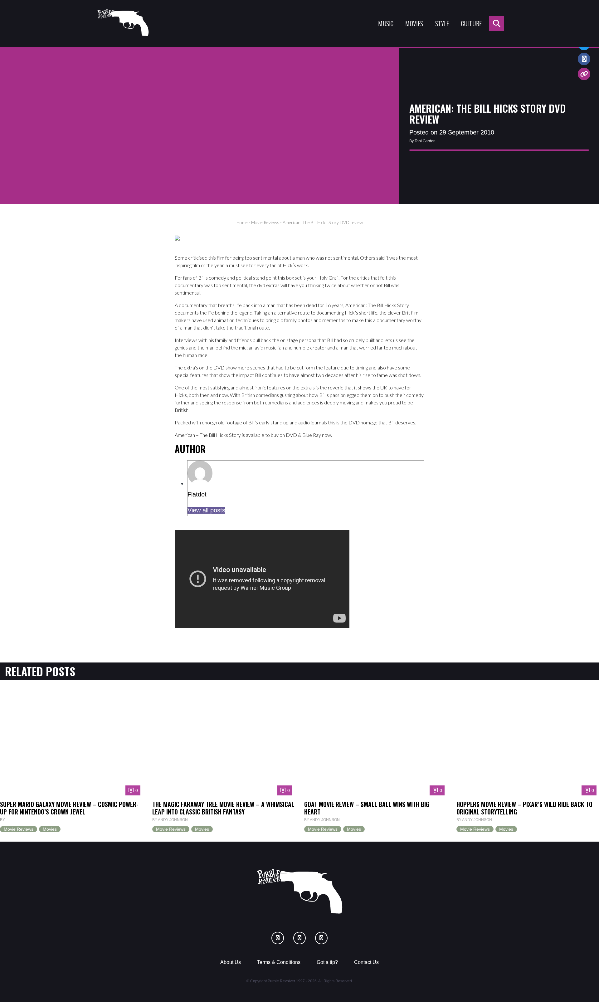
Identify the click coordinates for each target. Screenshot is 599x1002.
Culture (471, 23)
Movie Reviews (265, 222)
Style (442, 23)
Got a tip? (327, 962)
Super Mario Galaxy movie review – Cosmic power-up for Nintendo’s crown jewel (69, 807)
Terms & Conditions (278, 962)
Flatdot (197, 494)
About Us (230, 962)
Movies (414, 23)
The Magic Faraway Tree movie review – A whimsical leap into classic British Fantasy (223, 807)
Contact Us (366, 962)
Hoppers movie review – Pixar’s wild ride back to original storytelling (524, 807)
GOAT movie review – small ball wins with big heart (366, 807)
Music (385, 23)
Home (242, 222)
